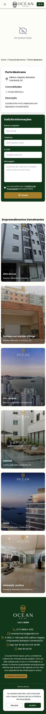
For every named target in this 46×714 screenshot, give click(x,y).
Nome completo (12, 125)
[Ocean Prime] (23, 612)
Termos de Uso (25, 696)
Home (3, 60)
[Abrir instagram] (32, 676)
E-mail (7, 149)
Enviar (25, 195)
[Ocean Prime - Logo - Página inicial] (23, 4)
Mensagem (9, 161)
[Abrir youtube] (39, 676)
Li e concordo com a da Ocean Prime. (21, 187)
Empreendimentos (17, 60)
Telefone (9, 137)
